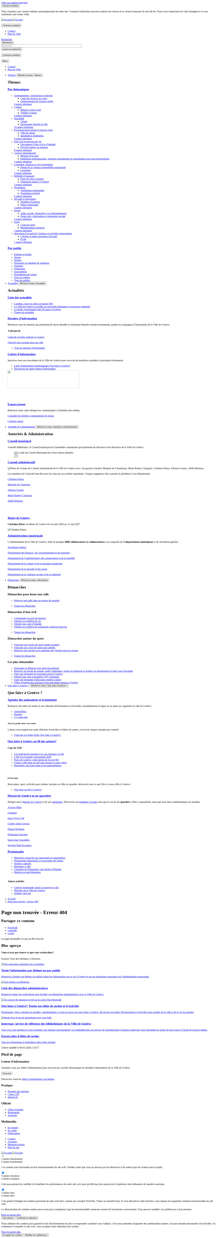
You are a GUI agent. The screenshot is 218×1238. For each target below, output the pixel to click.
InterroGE (13, 1097)
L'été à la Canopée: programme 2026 (32, 757)
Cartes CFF (13, 1094)
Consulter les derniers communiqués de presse (31, 415)
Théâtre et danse (28, 112)
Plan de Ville (14, 34)
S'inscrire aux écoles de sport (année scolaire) (37, 644)
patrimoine (57, 802)
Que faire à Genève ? (18, 685)
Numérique (19, 187)
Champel (12, 812)
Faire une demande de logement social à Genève (38, 674)
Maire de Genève (19, 518)
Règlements (13, 1112)
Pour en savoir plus (11, 1214)
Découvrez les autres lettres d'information (35, 368)
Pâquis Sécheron (16, 829)
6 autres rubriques (23, 104)
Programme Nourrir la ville (34, 124)
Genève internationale (25, 153)
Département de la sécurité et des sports (27, 569)
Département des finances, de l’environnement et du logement (39, 552)
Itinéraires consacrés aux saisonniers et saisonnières (39, 857)
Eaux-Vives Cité (16, 818)
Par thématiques (18, 89)
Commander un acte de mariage (30, 618)
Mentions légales (16, 1144)
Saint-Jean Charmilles (19, 840)
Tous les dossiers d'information (29, 348)
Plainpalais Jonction (18, 834)
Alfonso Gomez (16, 490)
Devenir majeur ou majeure (34, 147)
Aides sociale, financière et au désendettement (43, 213)
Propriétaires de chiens (25, 274)
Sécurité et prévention (25, 199)
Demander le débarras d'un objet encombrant (36, 668)
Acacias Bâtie (15, 807)
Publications (14, 1133)
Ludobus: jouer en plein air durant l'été (33, 303)
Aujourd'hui (20, 711)
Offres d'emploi (15, 1109)
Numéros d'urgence (30, 202)
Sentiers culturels (22, 863)
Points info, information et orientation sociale (42, 216)
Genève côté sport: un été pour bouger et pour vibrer (40, 762)
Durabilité (19, 118)
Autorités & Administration (21, 426)
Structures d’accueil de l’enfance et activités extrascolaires (43, 233)
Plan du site (13, 1147)
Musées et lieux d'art (30, 110)
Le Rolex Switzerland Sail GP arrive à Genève (37, 309)
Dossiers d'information (22, 318)
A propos (12, 1141)
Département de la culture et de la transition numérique (35, 563)
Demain (18, 714)
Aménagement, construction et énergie (33, 95)
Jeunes (17, 257)
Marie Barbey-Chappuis (20, 495)
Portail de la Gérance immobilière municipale (43, 167)
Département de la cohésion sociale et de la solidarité (34, 574)
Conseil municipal (19, 441)
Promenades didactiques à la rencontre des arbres (38, 860)
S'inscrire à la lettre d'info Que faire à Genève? (37, 735)
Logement (25, 170)
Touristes (18, 266)
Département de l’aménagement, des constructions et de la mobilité (41, 558)
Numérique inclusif (30, 193)
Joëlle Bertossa (15, 501)
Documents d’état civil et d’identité (38, 144)
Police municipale (29, 204)
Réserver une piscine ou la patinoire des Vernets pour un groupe (46, 650)
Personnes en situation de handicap (31, 263)
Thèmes (12, 75)
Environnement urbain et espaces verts (33, 130)
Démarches (13, 580)
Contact (11, 31)
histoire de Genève (32, 802)
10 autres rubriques (23, 127)
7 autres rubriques (23, 242)
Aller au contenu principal (14, 2)
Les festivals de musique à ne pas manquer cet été (39, 754)
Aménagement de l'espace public (36, 101)
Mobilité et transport (24, 176)
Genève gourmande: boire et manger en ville (36, 887)
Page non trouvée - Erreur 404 (23, 901)
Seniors (18, 260)
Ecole (23, 239)
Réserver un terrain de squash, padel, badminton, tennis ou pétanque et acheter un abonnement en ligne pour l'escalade (73, 671)
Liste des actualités (20, 297)
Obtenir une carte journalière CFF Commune (36, 676)
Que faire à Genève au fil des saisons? (32, 741)
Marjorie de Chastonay (19, 484)
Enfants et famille (23, 254)
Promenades (16, 851)
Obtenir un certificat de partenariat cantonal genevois (40, 626)
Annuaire (12, 1115)
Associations (20, 271)
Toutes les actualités (24, 312)
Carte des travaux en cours (33, 98)
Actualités (13, 283)
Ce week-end (20, 717)
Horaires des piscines (18, 1091)
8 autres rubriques (23, 150)
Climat (23, 121)
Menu (5, 61)
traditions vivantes (88, 802)
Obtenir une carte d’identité (27, 624)
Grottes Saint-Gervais (18, 823)
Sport (16, 222)
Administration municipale (25, 535)
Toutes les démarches (24, 606)
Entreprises (19, 268)
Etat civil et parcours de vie (27, 141)
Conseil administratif (21, 462)
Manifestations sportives (32, 227)
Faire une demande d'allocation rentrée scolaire (37, 679)
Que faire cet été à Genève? (28, 789)
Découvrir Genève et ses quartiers (29, 795)
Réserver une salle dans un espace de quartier (37, 600)
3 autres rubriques (23, 161)
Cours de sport (27, 224)
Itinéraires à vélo (22, 866)
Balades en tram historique (27, 872)
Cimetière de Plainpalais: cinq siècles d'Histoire (37, 869)
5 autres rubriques (23, 173)
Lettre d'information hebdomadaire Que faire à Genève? (42, 365)
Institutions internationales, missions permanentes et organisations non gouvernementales (64, 158)
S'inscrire (7, 1073)
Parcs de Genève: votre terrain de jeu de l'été (36, 759)
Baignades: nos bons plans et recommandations (37, 765)
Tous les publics (22, 277)
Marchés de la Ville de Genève (29, 890)
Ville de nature (27, 133)
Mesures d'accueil (29, 156)
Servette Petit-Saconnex (20, 845)
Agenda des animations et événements (32, 699)
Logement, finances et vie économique (33, 164)
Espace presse (16, 404)
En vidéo (12, 1130)
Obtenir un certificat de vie (27, 621)
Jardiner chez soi (22, 893)
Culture (18, 107)
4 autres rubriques (23, 196)
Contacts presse (15, 421)
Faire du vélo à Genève (32, 179)
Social (17, 210)
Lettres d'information (22, 354)
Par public (14, 248)
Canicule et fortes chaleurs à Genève (26, 337)
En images (13, 1127)
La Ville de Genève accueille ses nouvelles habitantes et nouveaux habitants (52, 306)
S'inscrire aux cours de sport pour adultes (34, 647)
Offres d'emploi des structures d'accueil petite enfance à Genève (46, 682)
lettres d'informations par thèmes (38, 1079)
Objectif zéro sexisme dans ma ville (25, 342)
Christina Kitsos (16, 479)
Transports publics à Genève (34, 181)
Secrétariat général (17, 547)
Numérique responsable (32, 190)
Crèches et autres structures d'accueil (38, 236)
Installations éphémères (32, 135)
